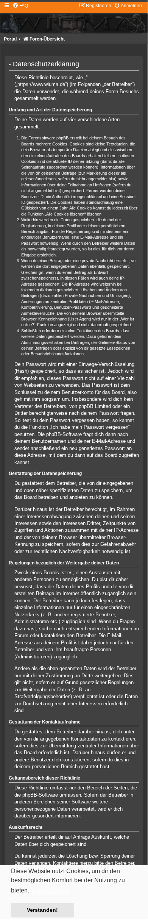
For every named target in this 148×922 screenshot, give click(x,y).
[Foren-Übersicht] (73, 17)
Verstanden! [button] (42, 910)
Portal (10, 39)
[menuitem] (20, 5)
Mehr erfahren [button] (50, 891)
